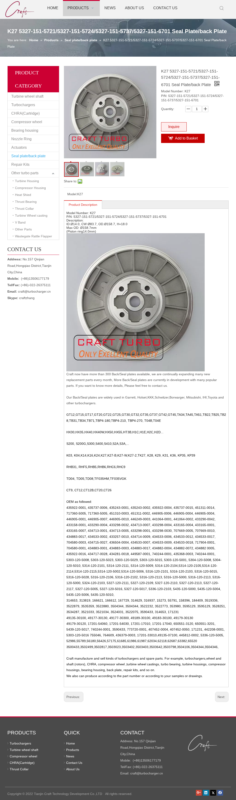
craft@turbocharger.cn (34, 291)
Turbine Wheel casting (31, 215)
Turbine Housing (27, 181)
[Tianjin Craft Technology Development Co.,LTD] (203, 743)
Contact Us (74, 763)
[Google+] (199, 793)
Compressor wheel (26, 122)
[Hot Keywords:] (221, 8)
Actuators (19, 147)
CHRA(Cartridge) (25, 113)
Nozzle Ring (21, 139)
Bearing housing (24, 130)
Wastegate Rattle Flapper (33, 236)
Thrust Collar (24, 208)
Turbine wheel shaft (27, 96)
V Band (20, 222)
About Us (73, 769)
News (70, 756)
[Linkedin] (206, 793)
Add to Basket (186, 138)
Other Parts (23, 229)
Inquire (174, 127)
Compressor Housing (30, 188)
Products (72, 750)
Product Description (83, 205)
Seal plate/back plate (28, 156)
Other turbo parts (24, 173)
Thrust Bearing (26, 202)
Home (70, 743)
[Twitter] (213, 793)
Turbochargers (23, 105)
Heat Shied (23, 195)
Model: (72, 194)
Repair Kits (20, 164)
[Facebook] (220, 793)
